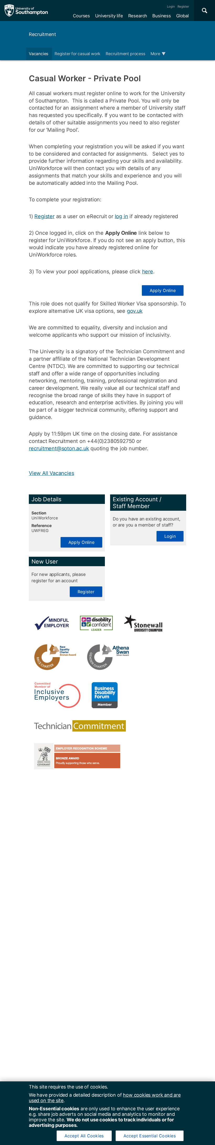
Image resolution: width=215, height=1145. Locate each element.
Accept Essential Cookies (149, 1135)
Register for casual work (77, 53)
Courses (81, 15)
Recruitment (42, 34)
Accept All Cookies (84, 1135)
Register (183, 6)
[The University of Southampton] (26, 10)
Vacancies (39, 53)
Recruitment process (125, 53)
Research (137, 15)
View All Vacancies (51, 473)
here (147, 271)
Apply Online (163, 290)
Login (171, 6)
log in (121, 216)
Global (182, 15)
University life (109, 15)
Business (161, 15)
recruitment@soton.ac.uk (59, 448)
